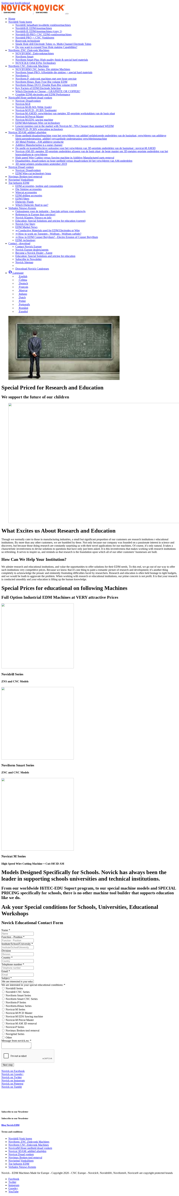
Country (7, 957)
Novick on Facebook (13, 1071)
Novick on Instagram (13, 1080)
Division (6, 950)
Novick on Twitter (11, 1077)
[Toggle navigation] (67, 13)
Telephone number (12, 964)
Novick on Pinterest (12, 1083)
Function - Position (12, 937)
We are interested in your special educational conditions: (33, 984)
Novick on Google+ (12, 1074)
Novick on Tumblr (11, 1086)
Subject (6, 978)
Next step (8, 1065)
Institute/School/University (17, 943)
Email (5, 971)
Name (5, 930)
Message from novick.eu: (16, 1040)
